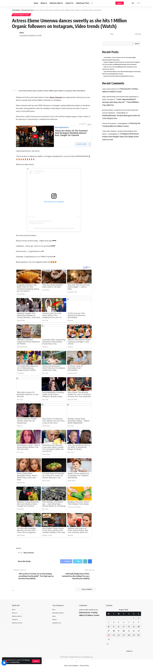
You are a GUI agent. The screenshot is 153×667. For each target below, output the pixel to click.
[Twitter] (138, 651)
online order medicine (109, 89)
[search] (129, 3)
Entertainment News (21, 14)
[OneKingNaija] (21, 3)
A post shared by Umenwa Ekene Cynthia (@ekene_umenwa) (54, 228)
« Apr (107, 644)
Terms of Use (15, 662)
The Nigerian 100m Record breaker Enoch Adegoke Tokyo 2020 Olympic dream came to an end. (120, 136)
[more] (92, 3)
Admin (21, 32)
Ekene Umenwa (56, 97)
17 (108, 631)
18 (114, 631)
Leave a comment (86, 589)
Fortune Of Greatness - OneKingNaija (114, 123)
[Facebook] (135, 651)
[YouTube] (140, 651)
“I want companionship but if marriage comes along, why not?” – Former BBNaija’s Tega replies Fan (120, 102)
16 (138, 627)
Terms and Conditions (71, 665)
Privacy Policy (84, 665)
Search (137, 43)
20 (124, 631)
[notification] (127, 3)
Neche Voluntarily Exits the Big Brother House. (118, 76)
